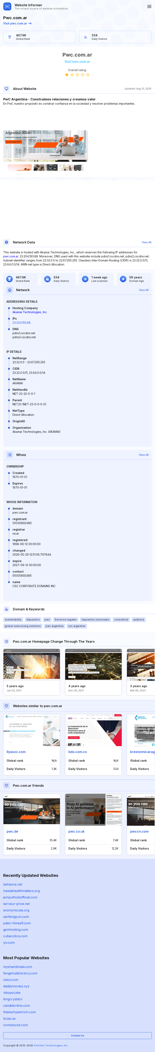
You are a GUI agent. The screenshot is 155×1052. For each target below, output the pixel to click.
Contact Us (77, 1035)
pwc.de (12, 831)
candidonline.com (16, 1006)
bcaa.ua (9, 1018)
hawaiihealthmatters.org (21, 891)
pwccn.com (139, 831)
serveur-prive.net (16, 904)
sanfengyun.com (16, 917)
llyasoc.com (16, 752)
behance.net (12, 884)
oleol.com (10, 980)
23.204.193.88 (22, 322)
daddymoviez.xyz (16, 986)
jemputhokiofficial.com (20, 897)
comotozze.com (15, 1025)
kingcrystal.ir (13, 999)
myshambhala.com (17, 967)
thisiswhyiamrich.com (19, 1012)
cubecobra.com (15, 936)
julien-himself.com (17, 923)
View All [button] (146, 242)
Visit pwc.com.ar (15, 23)
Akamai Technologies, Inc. (30, 312)
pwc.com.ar (10, 256)
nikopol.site (11, 993)
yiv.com (9, 942)
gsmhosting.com (15, 930)
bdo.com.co (77, 752)
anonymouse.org (16, 910)
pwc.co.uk (76, 831)
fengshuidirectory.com (20, 973)
